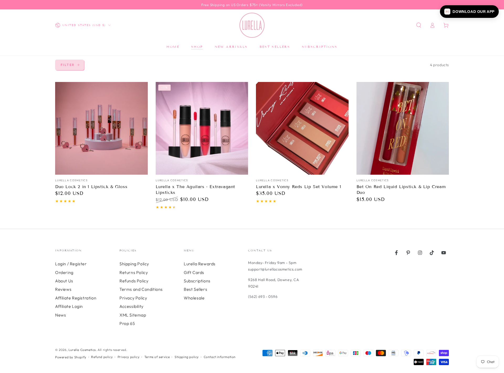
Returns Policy (133, 272)
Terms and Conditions (141, 289)
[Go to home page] (252, 25)
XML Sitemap (132, 315)
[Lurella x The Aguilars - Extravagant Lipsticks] (202, 128)
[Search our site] (419, 25)
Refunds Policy (133, 280)
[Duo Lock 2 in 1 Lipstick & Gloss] (101, 128)
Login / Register (71, 263)
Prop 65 (127, 323)
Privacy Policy (133, 298)
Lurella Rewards (200, 263)
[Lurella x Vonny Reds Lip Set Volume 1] (302, 128)
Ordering (64, 272)
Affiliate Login (69, 306)
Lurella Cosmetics (82, 350)
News (60, 315)
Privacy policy (128, 357)
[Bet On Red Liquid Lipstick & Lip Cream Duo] (402, 128)
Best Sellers (195, 289)
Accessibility (131, 306)
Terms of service (157, 357)
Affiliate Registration (75, 298)
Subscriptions (197, 280)
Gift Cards (194, 272)
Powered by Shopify (70, 357)
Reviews (63, 289)
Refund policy (102, 357)
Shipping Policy (134, 263)
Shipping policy (187, 357)
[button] (469, 11)
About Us (64, 280)
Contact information (220, 357)
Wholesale (194, 298)
